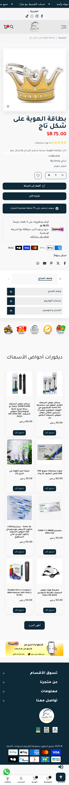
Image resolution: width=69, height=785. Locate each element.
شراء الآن (34, 196)
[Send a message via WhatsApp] (7, 772)
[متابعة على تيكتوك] (27, 16)
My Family (55, 161)
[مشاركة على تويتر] (58, 263)
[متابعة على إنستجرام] (37, 16)
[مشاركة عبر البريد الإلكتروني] (44, 263)
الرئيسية (62, 38)
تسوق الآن (49, 433)
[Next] (60, 278)
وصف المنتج (45, 278)
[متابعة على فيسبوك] (42, 16)
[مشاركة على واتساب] (37, 263)
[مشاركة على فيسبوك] (64, 263)
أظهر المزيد (34, 625)
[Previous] (8, 278)
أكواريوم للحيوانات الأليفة (19, 746)
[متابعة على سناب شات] (32, 16)
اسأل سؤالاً (60, 256)
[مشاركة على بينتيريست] (51, 263)
